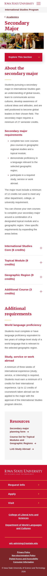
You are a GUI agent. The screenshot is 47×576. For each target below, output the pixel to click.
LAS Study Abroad (20, 449)
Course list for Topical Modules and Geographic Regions (22, 440)
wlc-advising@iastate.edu (23, 543)
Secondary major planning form (19, 430)
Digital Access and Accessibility (23, 559)
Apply (12, 493)
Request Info (16, 484)
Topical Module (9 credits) (16, 262)
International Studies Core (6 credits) (18, 248)
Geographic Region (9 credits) (19, 277)
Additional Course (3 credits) (18, 291)
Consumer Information (23, 562)
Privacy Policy (23, 552)
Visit (11, 502)
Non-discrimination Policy (23, 555)
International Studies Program (22, 9)
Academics (12, 17)
